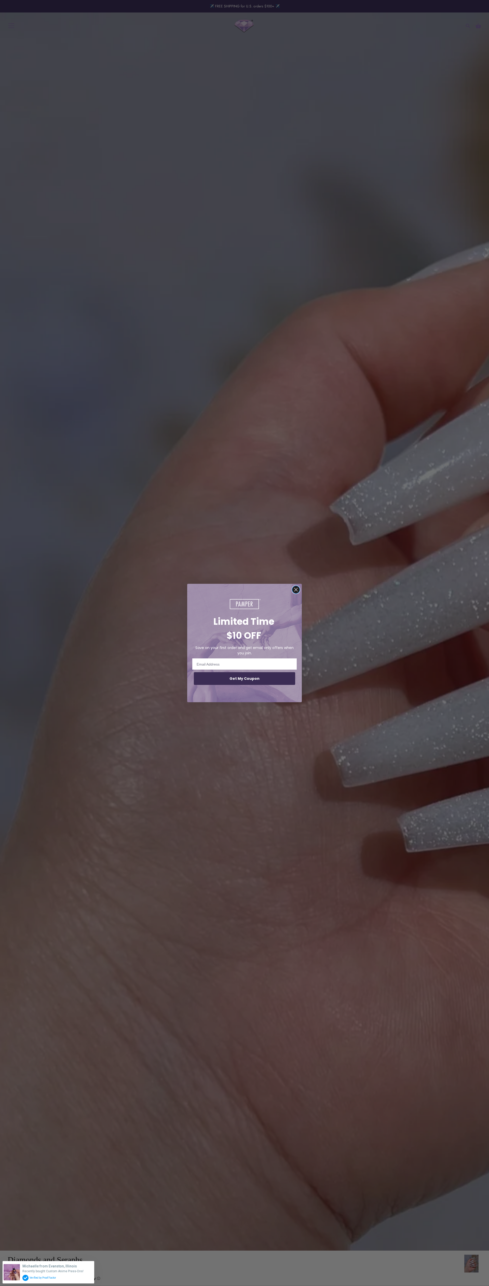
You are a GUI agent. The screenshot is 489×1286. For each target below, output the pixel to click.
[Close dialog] (296, 589)
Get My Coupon (244, 678)
